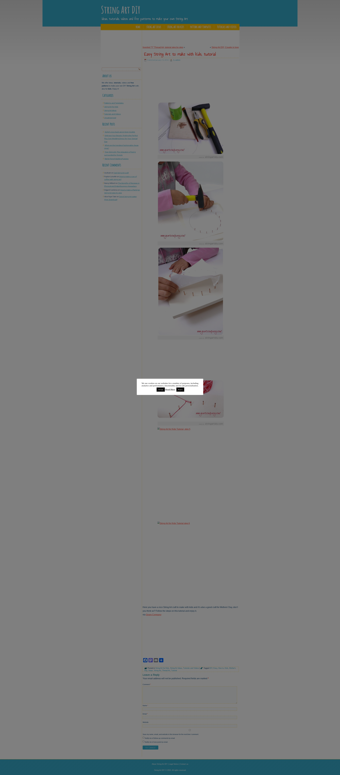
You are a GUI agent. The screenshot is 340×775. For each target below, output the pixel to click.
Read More (170, 389)
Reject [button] (180, 390)
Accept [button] (160, 390)
